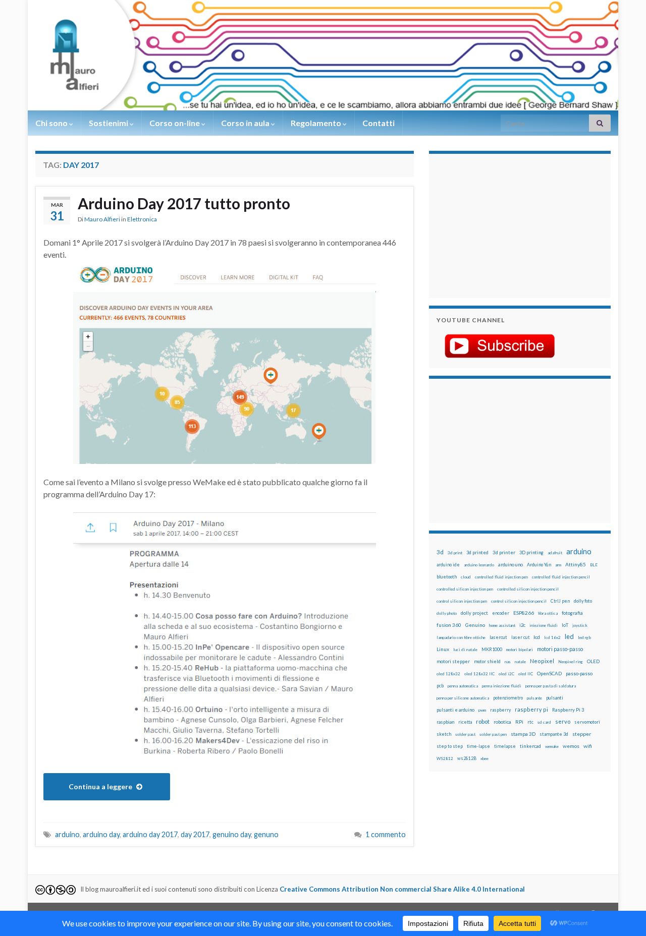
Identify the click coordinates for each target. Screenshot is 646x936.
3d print (455, 552)
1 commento (385, 834)
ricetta (465, 722)
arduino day (101, 834)
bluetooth (447, 576)
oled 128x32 (448, 673)
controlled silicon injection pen (465, 589)
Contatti (378, 123)
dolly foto (583, 601)
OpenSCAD (549, 673)
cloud (466, 576)
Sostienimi (109, 123)
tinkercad (530, 746)
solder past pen (493, 734)
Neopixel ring (570, 661)
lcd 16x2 (552, 637)
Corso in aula (246, 123)
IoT (565, 625)
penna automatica (463, 685)
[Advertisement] (500, 224)
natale (520, 661)
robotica (502, 722)
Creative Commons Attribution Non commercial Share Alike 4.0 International (402, 889)
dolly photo (447, 613)
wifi (587, 746)
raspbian (445, 722)
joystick (579, 625)
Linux (443, 649)
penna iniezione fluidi (501, 685)
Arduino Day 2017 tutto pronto (184, 203)
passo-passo (579, 673)
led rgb (584, 637)
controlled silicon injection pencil (528, 589)
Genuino (475, 625)
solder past (465, 734)
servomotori (587, 722)
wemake (552, 746)
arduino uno (510, 564)
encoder (500, 613)
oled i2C (506, 673)
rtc (530, 722)
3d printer (504, 552)
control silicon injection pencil (519, 601)
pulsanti (554, 697)
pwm (482, 710)
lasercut (498, 637)
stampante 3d (554, 734)
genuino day (231, 834)
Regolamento (317, 123)
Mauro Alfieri (102, 219)
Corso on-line (175, 123)
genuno (266, 834)
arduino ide (448, 564)
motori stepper (453, 661)
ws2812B (466, 758)
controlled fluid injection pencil (561, 576)
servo (562, 721)
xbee (484, 758)
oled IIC (525, 673)
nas (508, 661)
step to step (450, 746)
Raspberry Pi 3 (568, 710)
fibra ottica (548, 613)
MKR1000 (491, 649)
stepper (581, 734)
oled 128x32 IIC (479, 673)
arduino (67, 834)
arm (558, 564)
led (569, 636)
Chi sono (52, 123)
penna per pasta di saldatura (550, 685)
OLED (593, 661)
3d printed (477, 552)
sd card (544, 722)
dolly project (474, 613)
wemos (571, 746)
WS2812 (445, 758)
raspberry (500, 710)
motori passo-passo (560, 649)
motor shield (487, 661)
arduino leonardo (479, 564)
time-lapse (478, 746)
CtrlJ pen (560, 601)
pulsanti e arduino (455, 710)
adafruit (555, 552)
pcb (440, 685)
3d (440, 552)
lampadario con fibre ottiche (461, 637)
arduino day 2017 (150, 834)
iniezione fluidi (543, 625)
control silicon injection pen (462, 601)
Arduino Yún (539, 564)
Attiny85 (575, 564)
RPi (519, 722)
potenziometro (508, 697)
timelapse (505, 746)
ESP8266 (523, 613)
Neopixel (542, 661)
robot (483, 721)
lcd (536, 637)
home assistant (502, 625)
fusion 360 (449, 625)
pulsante (534, 697)
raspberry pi (531, 709)
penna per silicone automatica (463, 697)
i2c (522, 625)
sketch (444, 734)
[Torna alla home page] (323, 55)
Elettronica (142, 219)
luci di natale (465, 649)
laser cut (520, 637)
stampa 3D (523, 734)
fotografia (572, 613)
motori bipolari (519, 649)
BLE (594, 564)
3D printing (531, 552)
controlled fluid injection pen (501, 576)
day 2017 (195, 834)
